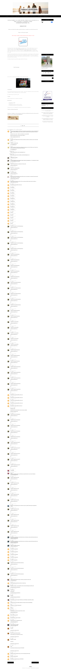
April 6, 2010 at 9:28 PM (13, 179)
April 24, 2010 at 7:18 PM (13, 644)
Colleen (10, 138)
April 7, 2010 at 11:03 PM (13, 252)
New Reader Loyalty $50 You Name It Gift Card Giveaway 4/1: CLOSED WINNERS (47, 116)
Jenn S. (10, 582)
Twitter (14, 103)
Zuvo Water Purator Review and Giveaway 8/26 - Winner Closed (47, 121)
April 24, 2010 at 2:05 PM (13, 616)
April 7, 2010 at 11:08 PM (13, 314)
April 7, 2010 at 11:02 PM (13, 235)
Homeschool (25, 16)
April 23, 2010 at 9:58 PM (13, 603)
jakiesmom (11, 469)
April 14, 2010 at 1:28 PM (13, 555)
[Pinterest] (47, 72)
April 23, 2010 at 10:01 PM (13, 606)
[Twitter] (46, 72)
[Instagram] (49, 72)
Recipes (39, 16)
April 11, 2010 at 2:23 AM (13, 507)
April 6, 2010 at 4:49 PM (13, 166)
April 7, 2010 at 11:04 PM (13, 258)
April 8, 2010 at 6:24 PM (13, 412)
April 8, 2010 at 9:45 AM (13, 398)
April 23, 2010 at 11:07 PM (13, 613)
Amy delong (11, 619)
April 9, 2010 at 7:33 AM (13, 418)
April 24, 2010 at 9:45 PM (13, 654)
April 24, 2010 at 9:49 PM (13, 657)
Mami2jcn (11, 167)
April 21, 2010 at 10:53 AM (13, 584)
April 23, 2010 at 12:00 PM (13, 588)
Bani (10, 156)
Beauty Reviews (53, 16)
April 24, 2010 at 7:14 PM (13, 631)
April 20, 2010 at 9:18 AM (13, 566)
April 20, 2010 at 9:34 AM (13, 581)
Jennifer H (11, 180)
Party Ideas (33, 16)
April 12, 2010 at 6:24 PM (13, 539)
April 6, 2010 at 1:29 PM (13, 141)
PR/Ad (12, 16)
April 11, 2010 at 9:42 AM (13, 518)
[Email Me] (51, 72)
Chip (10, 175)
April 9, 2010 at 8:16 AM (13, 446)
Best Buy (18, 16)
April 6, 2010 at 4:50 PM (13, 170)
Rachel (10, 142)
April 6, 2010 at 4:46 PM (13, 158)
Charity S (11, 627)
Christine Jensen (12, 407)
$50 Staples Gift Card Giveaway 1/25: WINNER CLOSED (47, 110)
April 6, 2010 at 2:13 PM (13, 145)
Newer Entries (10, 662)
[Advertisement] (47, 38)
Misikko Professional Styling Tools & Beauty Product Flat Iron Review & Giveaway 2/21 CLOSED (47, 119)
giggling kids (11, 623)
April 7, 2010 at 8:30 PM (13, 188)
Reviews (46, 16)
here (12, 76)
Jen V (10, 578)
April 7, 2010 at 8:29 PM (13, 183)
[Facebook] (44, 72)
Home (7, 16)
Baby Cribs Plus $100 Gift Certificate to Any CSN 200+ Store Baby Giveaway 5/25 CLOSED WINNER (47, 113)
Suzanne (11, 504)
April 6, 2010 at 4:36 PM (13, 153)
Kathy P (10, 652)
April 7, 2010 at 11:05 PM (13, 280)
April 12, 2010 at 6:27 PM (13, 547)
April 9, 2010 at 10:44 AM (13, 471)
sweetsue (11, 536)
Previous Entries (35, 662)
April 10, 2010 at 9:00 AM (13, 481)
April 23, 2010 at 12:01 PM (13, 598)
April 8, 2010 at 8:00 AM (13, 370)
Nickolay (11, 594)
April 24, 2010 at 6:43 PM (13, 626)
